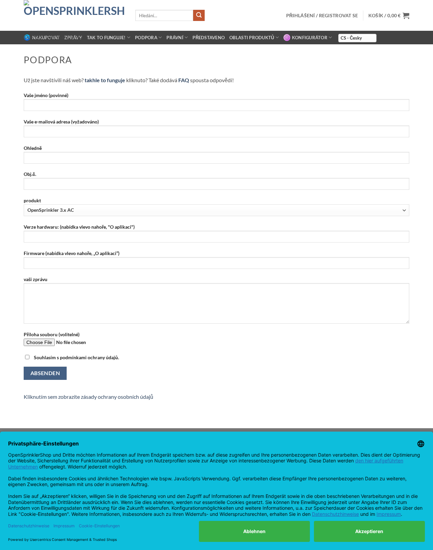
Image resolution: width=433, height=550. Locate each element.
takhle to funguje (105, 80)
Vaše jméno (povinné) (46, 95)
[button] (388, 15)
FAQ (183, 80)
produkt (32, 200)
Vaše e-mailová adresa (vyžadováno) (61, 121)
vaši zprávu (35, 279)
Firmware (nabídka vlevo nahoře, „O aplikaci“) (71, 253)
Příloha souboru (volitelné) (51, 334)
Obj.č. (30, 174)
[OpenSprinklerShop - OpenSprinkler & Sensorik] (74, 15)
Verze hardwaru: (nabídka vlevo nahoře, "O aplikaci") (79, 227)
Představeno (208, 37)
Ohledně (33, 148)
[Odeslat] (199, 15)
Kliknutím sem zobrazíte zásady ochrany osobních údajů (88, 396)
